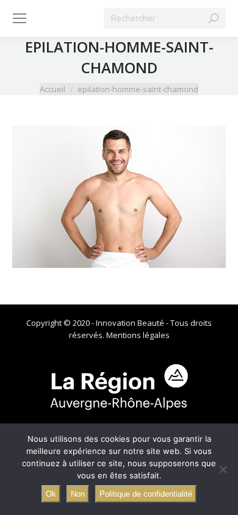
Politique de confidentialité (145, 494)
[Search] (213, 18)
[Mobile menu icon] (19, 18)
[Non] (223, 469)
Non (78, 494)
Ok (51, 494)
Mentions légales (138, 335)
